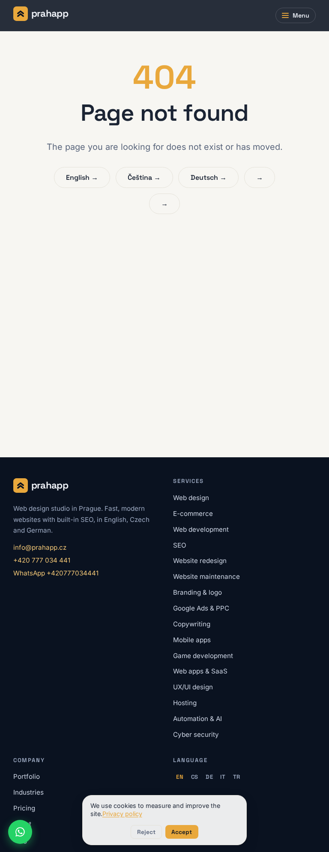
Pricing (24, 808)
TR (237, 777)
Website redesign (200, 561)
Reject (146, 832)
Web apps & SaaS (200, 671)
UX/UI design (193, 687)
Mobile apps (192, 640)
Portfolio (26, 776)
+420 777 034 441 (41, 560)
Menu (301, 15)
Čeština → (144, 177)
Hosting (185, 703)
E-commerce (193, 513)
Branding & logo (197, 592)
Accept (181, 832)
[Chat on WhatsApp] (20, 832)
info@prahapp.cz (39, 547)
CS (195, 777)
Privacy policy (122, 813)
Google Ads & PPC (201, 608)
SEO (179, 545)
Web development (201, 529)
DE (209, 777)
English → (82, 177)
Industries (28, 792)
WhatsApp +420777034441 (56, 573)
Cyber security (196, 734)
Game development (203, 656)
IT (223, 777)
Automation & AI (197, 719)
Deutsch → (209, 177)
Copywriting (191, 624)
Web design (191, 498)
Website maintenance (206, 576)
